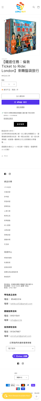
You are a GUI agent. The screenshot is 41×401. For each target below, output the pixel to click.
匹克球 (6, 244)
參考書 (6, 197)
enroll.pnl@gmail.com (20, 336)
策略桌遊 (7, 235)
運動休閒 (7, 239)
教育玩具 (7, 216)
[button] (2, 7)
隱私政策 (36, 393)
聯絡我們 (7, 277)
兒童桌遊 (7, 192)
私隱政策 (7, 262)
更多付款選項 (20, 107)
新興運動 (7, 220)
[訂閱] (32, 348)
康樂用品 (7, 206)
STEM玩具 (7, 187)
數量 (3, 80)
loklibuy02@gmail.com (21, 304)
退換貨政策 (8, 267)
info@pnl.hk (16, 320)
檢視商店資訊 (8, 118)
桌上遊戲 (7, 225)
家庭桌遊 (7, 201)
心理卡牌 (7, 211)
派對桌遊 (7, 230)
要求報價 (20, 124)
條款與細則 (8, 258)
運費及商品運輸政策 (11, 272)
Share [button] (6, 156)
